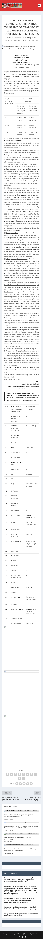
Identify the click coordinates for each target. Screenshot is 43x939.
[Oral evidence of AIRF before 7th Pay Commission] (21, 834)
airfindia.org (17, 38)
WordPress (36, 934)
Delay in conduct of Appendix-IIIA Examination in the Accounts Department (21, 914)
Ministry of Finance (20, 40)
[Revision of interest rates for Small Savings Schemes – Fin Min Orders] (21, 845)
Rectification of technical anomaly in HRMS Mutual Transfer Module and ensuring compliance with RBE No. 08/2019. (19, 900)
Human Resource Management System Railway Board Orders (18, 816)
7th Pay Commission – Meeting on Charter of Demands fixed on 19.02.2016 (21, 827)
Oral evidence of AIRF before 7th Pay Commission (18, 838)
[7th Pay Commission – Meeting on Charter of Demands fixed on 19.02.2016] (21, 822)
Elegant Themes (17, 934)
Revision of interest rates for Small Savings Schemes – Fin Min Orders (20, 850)
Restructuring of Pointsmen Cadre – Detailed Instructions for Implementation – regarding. (20, 908)
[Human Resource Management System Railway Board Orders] (21, 811)
